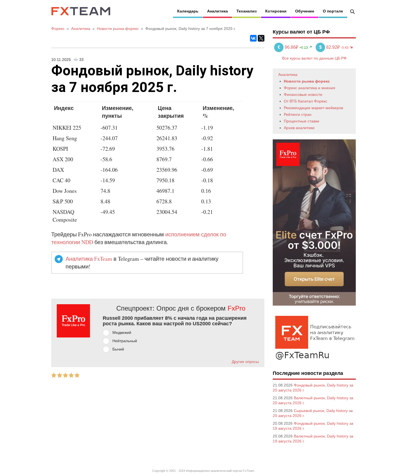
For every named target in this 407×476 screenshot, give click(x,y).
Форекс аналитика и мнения (309, 88)
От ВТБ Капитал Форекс (305, 101)
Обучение (304, 11)
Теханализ (246, 11)
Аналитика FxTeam (89, 258)
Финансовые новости (303, 94)
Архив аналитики (299, 128)
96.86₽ (288, 47)
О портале (333, 11)
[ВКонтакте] (253, 38)
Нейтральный (124, 341)
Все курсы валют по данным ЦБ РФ (314, 58)
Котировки (276, 11)
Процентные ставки (301, 121)
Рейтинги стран (297, 114)
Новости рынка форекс (307, 81)
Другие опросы (245, 361)
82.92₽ (330, 47)
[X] (261, 38)
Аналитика (217, 11)
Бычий (118, 349)
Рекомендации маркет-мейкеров (313, 108)
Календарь (188, 11)
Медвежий (121, 332)
